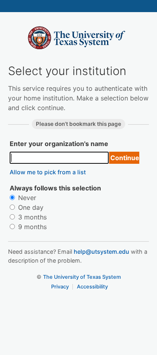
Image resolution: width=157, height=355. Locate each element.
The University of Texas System (82, 277)
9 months (32, 227)
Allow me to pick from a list (48, 172)
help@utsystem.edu (101, 251)
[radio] (12, 197)
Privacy (60, 287)
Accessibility (92, 287)
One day (30, 207)
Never (27, 198)
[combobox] (59, 158)
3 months (32, 217)
